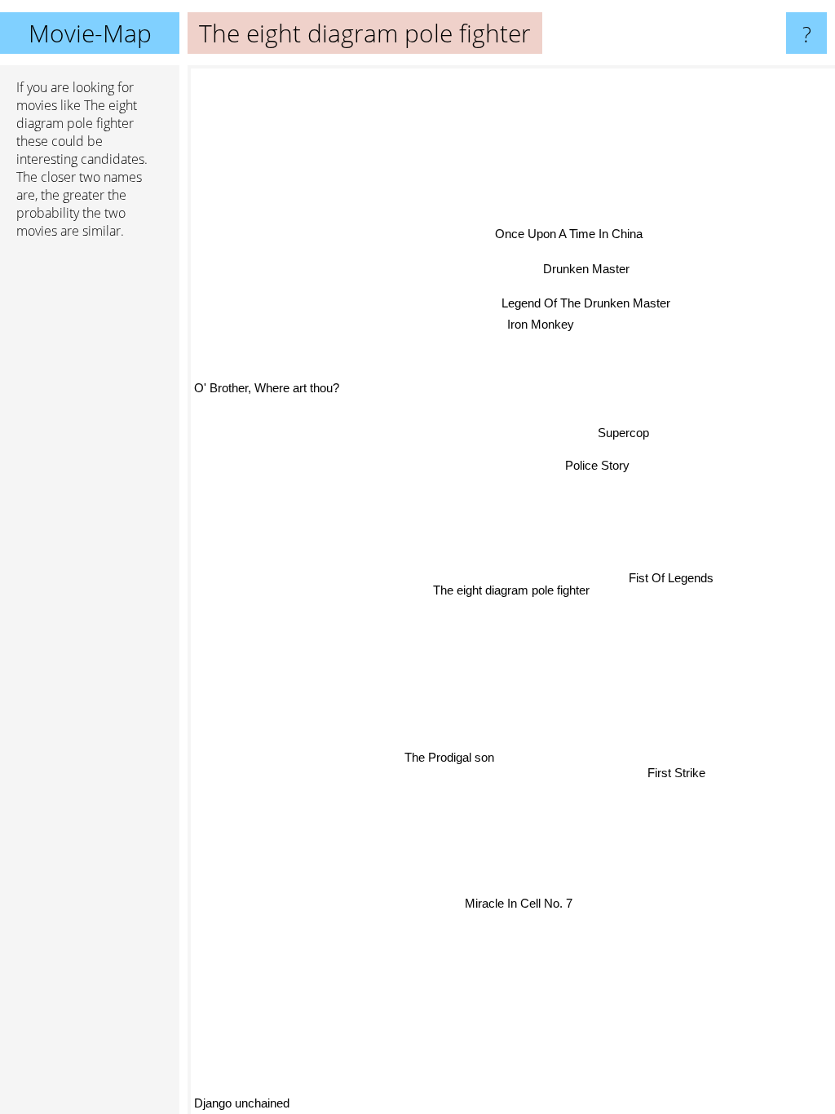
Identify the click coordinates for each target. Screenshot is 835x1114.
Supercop (624, 435)
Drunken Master (588, 269)
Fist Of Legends (670, 582)
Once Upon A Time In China (569, 235)
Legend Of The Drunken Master (586, 304)
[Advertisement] (89, 501)
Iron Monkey (542, 325)
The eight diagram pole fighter (511, 590)
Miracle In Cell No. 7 (516, 903)
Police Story (598, 467)
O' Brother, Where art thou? (266, 384)
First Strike (675, 777)
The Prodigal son (448, 756)
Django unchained (241, 1103)
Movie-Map (90, 33)
